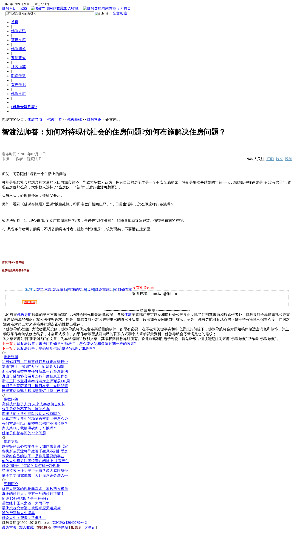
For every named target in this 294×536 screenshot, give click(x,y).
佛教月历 (9, 8)
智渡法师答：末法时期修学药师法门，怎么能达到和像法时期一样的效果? (76, 344)
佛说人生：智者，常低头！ (24, 518)
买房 (90, 289)
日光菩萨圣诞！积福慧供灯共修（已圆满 (35, 391)
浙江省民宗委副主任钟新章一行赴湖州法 (35, 371)
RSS (23, 8)
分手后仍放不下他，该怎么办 (26, 409)
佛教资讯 (18, 31)
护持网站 (61, 527)
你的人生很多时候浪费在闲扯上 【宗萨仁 (35, 461)
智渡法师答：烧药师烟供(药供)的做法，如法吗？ (56, 348)
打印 (270, 159)
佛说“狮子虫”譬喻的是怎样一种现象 (31, 466)
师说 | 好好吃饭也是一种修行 (25, 498)
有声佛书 (18, 85)
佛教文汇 (18, 94)
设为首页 (123, 8)
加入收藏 (71, 8)
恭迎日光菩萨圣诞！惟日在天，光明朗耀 (35, 386)
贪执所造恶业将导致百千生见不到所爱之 (35, 451)
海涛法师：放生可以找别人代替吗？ (31, 414)
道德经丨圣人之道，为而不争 (26, 503)
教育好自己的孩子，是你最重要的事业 (33, 456)
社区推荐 (18, 67)
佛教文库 (11, 442)
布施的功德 (77, 289)
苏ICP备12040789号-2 (69, 522)
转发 (279, 159)
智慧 (40, 289)
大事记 (89, 527)
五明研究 (18, 58)
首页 (14, 22)
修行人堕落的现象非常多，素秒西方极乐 (35, 489)
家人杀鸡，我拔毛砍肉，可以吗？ (29, 428)
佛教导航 (35, 119)
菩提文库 (18, 40)
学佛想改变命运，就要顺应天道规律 (31, 508)
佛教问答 (18, 49)
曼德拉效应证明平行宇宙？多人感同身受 (35, 471)
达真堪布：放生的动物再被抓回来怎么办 (35, 419)
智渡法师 (59, 289)
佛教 (128, 315)
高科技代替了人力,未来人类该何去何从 (33, 404)
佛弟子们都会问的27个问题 (24, 433)
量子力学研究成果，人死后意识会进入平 (35, 475)
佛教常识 (94, 119)
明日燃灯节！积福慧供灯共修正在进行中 (35, 362)
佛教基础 (74, 119)
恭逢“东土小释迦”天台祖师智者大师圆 (33, 367)
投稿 (288, 159)
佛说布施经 (104, 289)
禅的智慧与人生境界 (18, 513)
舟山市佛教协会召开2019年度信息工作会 (35, 376)
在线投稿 (29, 302)
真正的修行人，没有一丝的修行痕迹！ (33, 494)
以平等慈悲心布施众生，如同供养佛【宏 (35, 446)
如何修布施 (123, 289)
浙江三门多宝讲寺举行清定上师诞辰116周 (36, 381)
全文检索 (120, 13)
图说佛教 (18, 76)
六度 (48, 289)
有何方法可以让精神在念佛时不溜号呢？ (35, 423)
